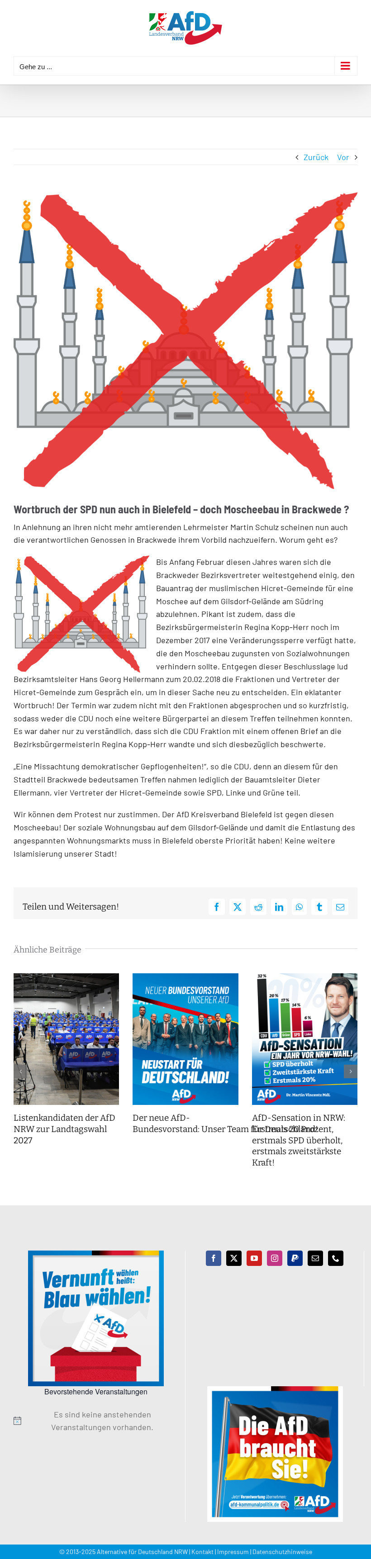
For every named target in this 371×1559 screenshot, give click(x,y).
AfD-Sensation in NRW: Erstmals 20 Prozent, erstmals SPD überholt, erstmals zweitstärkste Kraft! (298, 1140)
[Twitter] (234, 1258)
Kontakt (202, 1551)
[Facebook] (213, 1258)
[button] (20, 1071)
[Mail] (315, 1258)
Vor (343, 157)
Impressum (233, 1551)
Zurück (316, 157)
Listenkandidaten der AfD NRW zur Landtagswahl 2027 (64, 1129)
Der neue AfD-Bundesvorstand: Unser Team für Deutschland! (226, 1123)
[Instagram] (274, 1258)
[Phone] (335, 1258)
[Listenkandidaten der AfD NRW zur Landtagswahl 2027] (66, 978)
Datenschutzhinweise (282, 1551)
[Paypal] (295, 1258)
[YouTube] (254, 1258)
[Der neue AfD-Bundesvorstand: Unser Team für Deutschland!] (185, 978)
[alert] (96, 1421)
